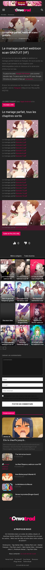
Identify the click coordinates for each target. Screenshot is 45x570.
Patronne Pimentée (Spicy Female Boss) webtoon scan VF (22, 343)
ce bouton (29, 79)
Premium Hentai (19, 549)
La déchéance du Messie (23, 484)
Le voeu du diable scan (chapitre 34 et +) (37, 277)
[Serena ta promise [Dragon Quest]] (7, 497)
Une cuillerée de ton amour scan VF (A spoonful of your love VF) (23, 299)
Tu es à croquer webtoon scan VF (22, 277)
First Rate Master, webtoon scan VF (7, 343)
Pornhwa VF (18, 559)
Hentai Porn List (30, 545)
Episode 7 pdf (21, 156)
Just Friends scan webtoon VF (7, 277)
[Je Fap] (15, 243)
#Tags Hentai (18, 561)
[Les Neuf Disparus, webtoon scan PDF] (7, 467)
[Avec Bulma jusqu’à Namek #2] (7, 477)
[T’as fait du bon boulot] (7, 457)
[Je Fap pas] (26, 243)
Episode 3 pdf (21, 145)
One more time (8, 320)
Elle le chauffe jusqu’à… (14, 440)
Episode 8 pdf (21, 180)
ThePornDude (27, 561)
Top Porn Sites (32, 549)
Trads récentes (29, 256)
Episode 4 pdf (21, 148)
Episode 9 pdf (21, 182)
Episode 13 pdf (21, 193)
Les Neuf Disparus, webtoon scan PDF (28, 464)
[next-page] (4, 348)
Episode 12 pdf (21, 191)
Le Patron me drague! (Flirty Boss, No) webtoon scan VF (22, 321)
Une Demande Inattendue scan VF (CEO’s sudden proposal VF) (37, 299)
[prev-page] (1, 348)
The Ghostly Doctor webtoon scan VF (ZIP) (37, 321)
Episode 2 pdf (21, 142)
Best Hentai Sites (28, 547)
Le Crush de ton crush (10, 38)
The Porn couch (15, 547)
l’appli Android (25, 102)
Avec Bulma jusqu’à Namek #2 (25, 474)
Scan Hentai (26, 559)
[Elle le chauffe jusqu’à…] (22, 427)
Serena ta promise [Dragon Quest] (27, 494)
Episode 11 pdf (21, 188)
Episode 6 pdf (21, 153)
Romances (11, 15)
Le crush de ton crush (28, 554)
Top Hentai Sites (17, 545)
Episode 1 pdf (21, 140)
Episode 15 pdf (21, 227)
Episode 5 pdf (21, 151)
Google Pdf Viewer (23, 74)
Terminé (12, 29)
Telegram (17, 88)
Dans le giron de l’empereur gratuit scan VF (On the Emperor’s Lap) (7, 299)
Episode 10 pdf (21, 185)
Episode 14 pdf (21, 196)
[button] (3, 10)
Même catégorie (16, 256)
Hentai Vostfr (9, 559)
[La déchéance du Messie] (7, 487)
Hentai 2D (6, 437)
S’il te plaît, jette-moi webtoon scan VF (37, 343)
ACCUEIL (3, 15)
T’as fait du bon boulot (23, 454)
